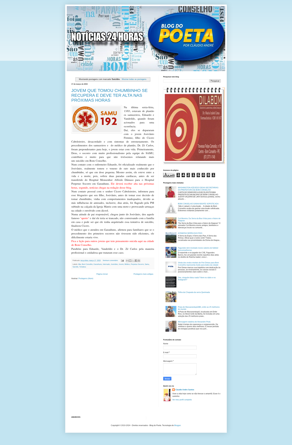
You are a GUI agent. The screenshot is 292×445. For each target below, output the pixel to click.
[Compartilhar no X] (133, 260)
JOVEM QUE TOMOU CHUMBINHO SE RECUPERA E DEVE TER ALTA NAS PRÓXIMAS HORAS (109, 95)
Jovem (121, 264)
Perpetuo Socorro (137, 264)
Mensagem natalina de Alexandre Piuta (194, 322)
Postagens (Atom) (85, 278)
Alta (79, 264)
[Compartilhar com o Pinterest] (138, 260)
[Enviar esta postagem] (122, 260)
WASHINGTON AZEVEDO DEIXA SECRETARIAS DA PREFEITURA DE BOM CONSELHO (198, 189)
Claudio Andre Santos (184, 390)
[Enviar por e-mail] (127, 260)
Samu (147, 264)
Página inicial (102, 274)
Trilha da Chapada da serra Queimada (194, 292)
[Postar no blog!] (130, 260)
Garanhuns (98, 264)
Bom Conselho (87, 264)
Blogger (177, 425)
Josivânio (114, 264)
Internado (106, 264)
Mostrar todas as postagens (134, 79)
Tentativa (82, 267)
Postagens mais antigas (143, 274)
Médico (127, 264)
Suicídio (75, 267)
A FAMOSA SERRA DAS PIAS (190, 233)
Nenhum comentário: (111, 260)
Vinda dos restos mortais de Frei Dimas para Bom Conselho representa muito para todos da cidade (198, 264)
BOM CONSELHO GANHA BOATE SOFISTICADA (198, 204)
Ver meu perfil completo (182, 400)
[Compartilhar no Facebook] (135, 260)
